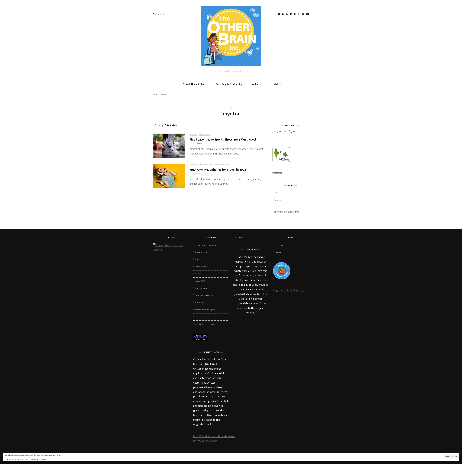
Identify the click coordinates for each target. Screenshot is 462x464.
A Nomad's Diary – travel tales (205, 245)
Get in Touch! (278, 192)
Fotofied (193, 135)
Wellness (256, 84)
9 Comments (197, 173)
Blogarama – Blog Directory (288, 290)
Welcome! (277, 200)
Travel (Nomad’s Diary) (195, 84)
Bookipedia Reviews (201, 266)
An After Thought (201, 252)
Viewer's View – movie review (205, 324)
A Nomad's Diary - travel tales (201, 165)
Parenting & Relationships (230, 84)
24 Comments (197, 143)
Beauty (197, 259)
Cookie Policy (43, 459)
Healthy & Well (204, 135)
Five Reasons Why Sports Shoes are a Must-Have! (222, 139)
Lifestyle (274, 84)
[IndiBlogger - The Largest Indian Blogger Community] (281, 161)
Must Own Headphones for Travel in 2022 (217, 169)
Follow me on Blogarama (286, 212)
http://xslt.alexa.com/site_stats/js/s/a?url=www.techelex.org (214, 438)
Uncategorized (200, 317)
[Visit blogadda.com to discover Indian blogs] (277, 173)
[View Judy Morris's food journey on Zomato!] (171, 250)
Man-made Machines (222, 165)
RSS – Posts (239, 237)
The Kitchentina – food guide (205, 309)
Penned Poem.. (200, 302)
